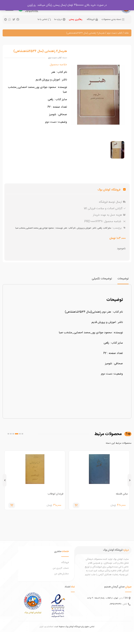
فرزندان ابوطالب (55, 494)
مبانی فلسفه (122, 494)
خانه (126, 33)
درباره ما (58, 19)
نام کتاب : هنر (70, 228)
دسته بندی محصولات (111, 19)
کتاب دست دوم (114, 33)
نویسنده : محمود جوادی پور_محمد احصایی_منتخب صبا (39, 228)
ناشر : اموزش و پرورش (86, 228)
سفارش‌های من (61, 574)
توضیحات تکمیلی (102, 278)
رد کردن (31, 5)
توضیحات (123, 278)
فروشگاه (91, 19)
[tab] (123, 280)
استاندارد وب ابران (46, 626)
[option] (117, 150)
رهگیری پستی (75, 19)
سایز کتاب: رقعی (104, 228)
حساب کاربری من (61, 568)
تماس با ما (42, 19)
